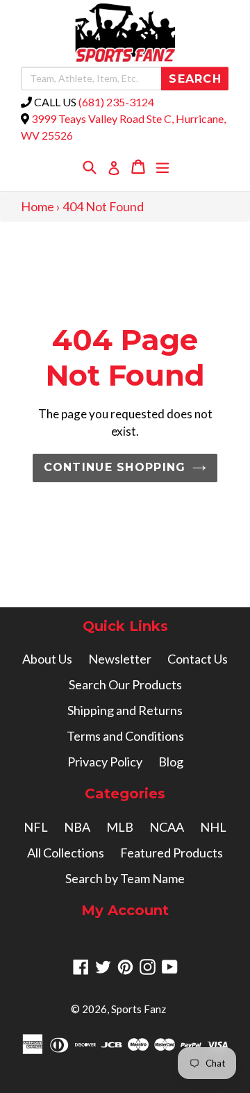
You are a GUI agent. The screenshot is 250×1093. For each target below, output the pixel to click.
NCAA (166, 827)
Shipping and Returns (125, 710)
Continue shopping (115, 467)
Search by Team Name (125, 878)
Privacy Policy (104, 761)
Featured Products (171, 852)
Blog (170, 761)
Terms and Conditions (125, 735)
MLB (119, 827)
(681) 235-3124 (116, 101)
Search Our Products (125, 684)
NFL (36, 827)
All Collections (65, 852)
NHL (213, 827)
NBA (77, 827)
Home (37, 206)
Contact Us (197, 658)
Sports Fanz (138, 1009)
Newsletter (119, 658)
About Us (47, 658)
